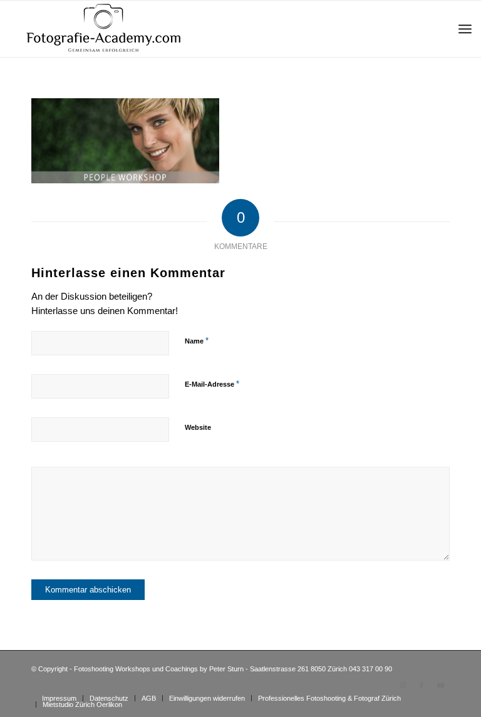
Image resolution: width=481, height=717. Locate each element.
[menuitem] (465, 29)
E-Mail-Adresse (212, 384)
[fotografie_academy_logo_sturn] (103, 29)
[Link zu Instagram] (402, 685)
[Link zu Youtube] (440, 685)
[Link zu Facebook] (421, 685)
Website (198, 427)
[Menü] (465, 29)
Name (197, 340)
